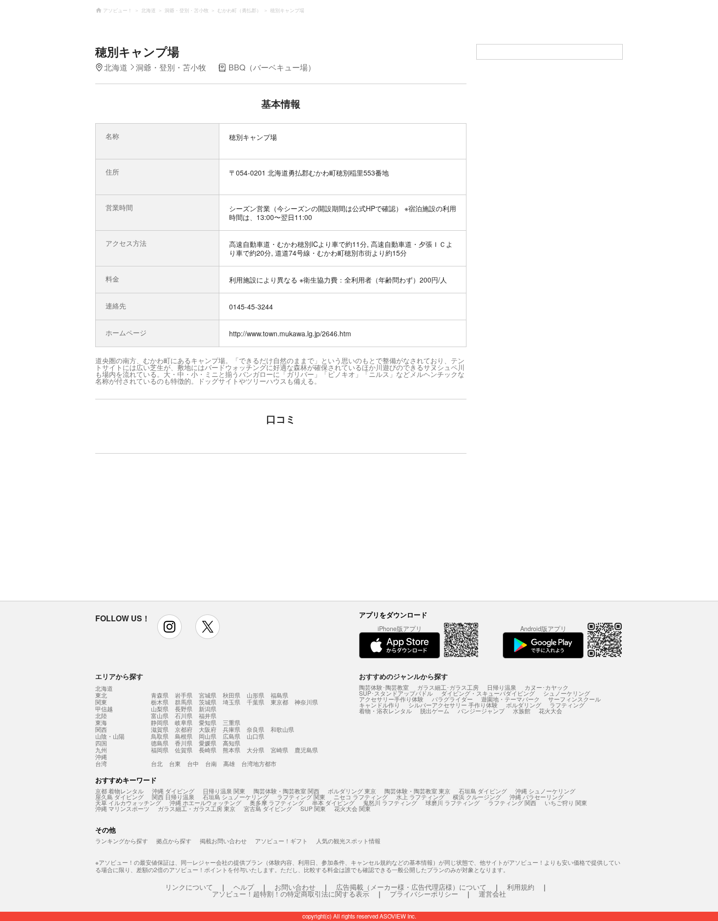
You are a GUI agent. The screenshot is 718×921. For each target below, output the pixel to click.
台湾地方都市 (258, 763)
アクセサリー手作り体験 (391, 699)
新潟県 (207, 708)
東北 (101, 695)
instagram (169, 626)
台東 (175, 763)
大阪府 (207, 729)
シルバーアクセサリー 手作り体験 (453, 705)
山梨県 (160, 708)
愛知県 (207, 722)
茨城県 (207, 702)
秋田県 (231, 695)
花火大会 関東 (352, 808)
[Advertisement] (196, 531)
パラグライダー (452, 699)
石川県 (183, 715)
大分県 (255, 750)
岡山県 (207, 736)
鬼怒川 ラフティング (390, 802)
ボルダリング (523, 705)
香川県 (183, 743)
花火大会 (550, 710)
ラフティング (567, 705)
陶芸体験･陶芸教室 (384, 687)
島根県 (183, 736)
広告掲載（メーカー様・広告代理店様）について (411, 887)
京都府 (183, 729)
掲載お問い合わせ (223, 840)
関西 (101, 729)
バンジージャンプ (481, 710)
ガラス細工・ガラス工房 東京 (196, 808)
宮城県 (207, 695)
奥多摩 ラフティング (277, 802)
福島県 (279, 695)
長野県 (183, 708)
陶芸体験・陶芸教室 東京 (417, 791)
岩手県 (183, 695)
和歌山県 (282, 729)
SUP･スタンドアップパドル (396, 693)
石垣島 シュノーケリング (236, 796)
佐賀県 (183, 750)
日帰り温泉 (501, 687)
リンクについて (189, 887)
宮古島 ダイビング (268, 808)
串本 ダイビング (333, 802)
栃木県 (160, 702)
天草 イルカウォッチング (128, 802)
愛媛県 (207, 743)
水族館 (521, 710)
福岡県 (160, 750)
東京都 (279, 702)
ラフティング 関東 (301, 796)
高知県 (231, 743)
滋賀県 (160, 729)
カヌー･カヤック (547, 687)
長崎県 (207, 750)
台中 (193, 763)
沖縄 (101, 757)
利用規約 (520, 887)
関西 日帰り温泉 (173, 796)
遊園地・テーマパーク (510, 699)
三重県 (231, 722)
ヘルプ (243, 887)
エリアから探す (119, 676)
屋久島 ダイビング (119, 796)
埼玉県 (231, 702)
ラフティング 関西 (512, 802)
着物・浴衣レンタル (385, 710)
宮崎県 (279, 750)
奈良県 (255, 729)
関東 (101, 702)
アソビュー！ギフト (281, 840)
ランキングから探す (121, 840)
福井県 (207, 715)
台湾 (101, 764)
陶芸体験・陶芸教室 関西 (286, 791)
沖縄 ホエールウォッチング (205, 802)
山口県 (255, 736)
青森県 (160, 695)
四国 (101, 743)
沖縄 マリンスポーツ (122, 808)
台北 (157, 763)
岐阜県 (183, 722)
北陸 (101, 716)
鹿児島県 (306, 750)
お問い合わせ (295, 887)
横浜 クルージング (477, 796)
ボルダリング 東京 (352, 791)
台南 (211, 763)
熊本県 (231, 750)
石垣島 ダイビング (483, 791)
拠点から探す (173, 840)
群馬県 (183, 702)
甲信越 (104, 709)
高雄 (229, 763)
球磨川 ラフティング (452, 802)
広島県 (231, 736)
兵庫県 (231, 729)
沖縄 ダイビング (173, 791)
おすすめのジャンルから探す (403, 676)
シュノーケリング (566, 693)
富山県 (160, 715)
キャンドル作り (379, 705)
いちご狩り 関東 (566, 802)
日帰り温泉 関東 (224, 791)
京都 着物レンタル (119, 791)
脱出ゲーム (434, 710)
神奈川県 (306, 702)
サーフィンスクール (574, 699)
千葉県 (255, 702)
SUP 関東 (313, 808)
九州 (101, 750)
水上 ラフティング (420, 796)
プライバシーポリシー (424, 894)
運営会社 (492, 894)
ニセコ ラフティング (361, 796)
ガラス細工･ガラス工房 (448, 687)
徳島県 (160, 743)
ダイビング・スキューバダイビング (488, 693)
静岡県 (160, 722)
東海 (101, 722)
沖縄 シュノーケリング (545, 791)
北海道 (104, 688)
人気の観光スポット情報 (348, 840)
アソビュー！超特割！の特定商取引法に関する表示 (290, 894)
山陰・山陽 (110, 736)
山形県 (255, 695)
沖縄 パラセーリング (536, 796)
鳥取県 (160, 736)
